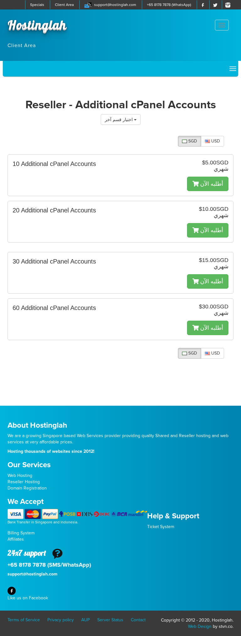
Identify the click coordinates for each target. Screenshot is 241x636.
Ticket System (160, 526)
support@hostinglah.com (115, 5)
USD (215, 141)
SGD (192, 141)
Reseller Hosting (24, 481)
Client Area (64, 5)
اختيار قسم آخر (119, 119)
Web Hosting (20, 475)
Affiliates (16, 539)
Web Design (200, 626)
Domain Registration (27, 488)
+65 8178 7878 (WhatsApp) (169, 5)
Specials (37, 5)
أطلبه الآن (211, 183)
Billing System (21, 533)
